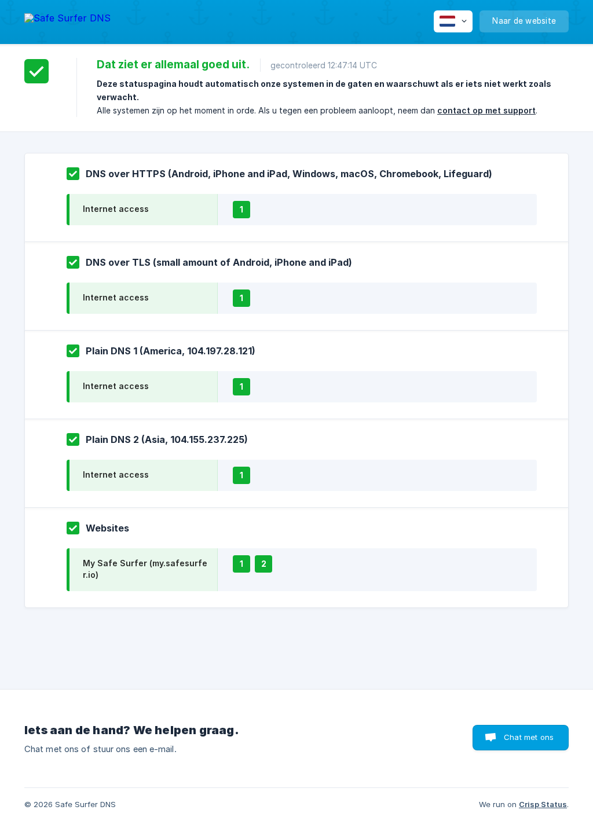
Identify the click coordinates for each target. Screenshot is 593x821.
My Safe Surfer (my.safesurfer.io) (145, 569)
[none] (67, 20)
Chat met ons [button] (529, 737)
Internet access (116, 209)
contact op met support (486, 110)
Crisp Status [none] (543, 804)
